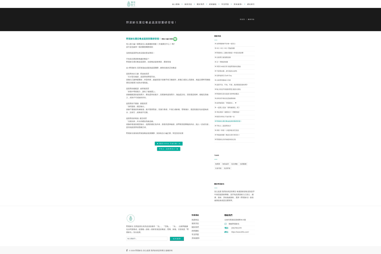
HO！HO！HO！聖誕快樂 (225, 48)
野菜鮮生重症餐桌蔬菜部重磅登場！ (228, 121)
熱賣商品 (195, 220)
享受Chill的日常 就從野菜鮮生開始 (228, 66)
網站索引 (251, 4)
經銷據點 (213, 4)
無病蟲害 (225, 164)
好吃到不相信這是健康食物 (225, 98)
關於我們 (200, 4)
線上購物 (176, 4)
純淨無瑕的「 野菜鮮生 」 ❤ (225, 103)
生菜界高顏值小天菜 (223, 80)
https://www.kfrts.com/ (240, 232)
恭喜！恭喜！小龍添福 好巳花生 (227, 130)
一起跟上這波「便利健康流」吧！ (227, 107)
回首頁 (242, 19)
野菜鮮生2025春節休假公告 (225, 139)
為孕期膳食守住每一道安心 (225, 44)
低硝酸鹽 (243, 164)
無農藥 (217, 164)
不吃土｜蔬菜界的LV (168, 149)
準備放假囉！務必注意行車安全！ (227, 135)
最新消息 (188, 4)
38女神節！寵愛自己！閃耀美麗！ (227, 112)
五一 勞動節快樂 (221, 62)
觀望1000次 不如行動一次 (169, 143)
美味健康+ (238, 4)
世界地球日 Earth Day (223, 75)
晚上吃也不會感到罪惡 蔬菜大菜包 (228, 89)
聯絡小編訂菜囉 (167, 39)
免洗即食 (227, 168)
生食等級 (218, 168)
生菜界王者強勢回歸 (223, 57)
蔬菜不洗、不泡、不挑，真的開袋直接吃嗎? (231, 85)
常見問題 (225, 4)
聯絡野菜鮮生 (232, 224)
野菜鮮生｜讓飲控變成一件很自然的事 (229, 53)
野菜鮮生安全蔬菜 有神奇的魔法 (227, 94)
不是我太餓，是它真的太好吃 (226, 71)
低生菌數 (234, 164)
